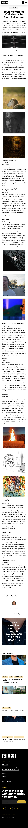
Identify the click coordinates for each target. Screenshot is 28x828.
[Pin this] (15, 595)
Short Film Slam (13, 7)
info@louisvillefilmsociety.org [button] (9, 767)
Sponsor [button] (4, 774)
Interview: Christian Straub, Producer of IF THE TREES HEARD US (14, 631)
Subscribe (21, 801)
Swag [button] (3, 779)
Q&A (11, 676)
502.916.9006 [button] (5, 764)
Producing (5, 737)
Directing (5, 676)
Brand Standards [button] (6, 781)
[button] (26, 2)
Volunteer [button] (4, 776)
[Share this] (3, 595)
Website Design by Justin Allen (14, 825)
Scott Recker (7, 32)
